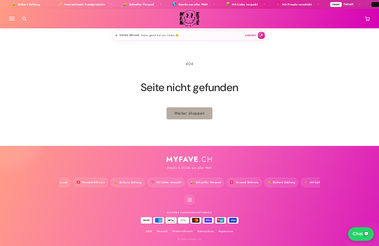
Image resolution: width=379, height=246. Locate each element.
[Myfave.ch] (190, 19)
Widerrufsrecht (182, 231)
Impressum (226, 231)
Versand (162, 231)
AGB (149, 231)
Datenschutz (205, 231)
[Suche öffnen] (24, 18)
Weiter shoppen (189, 113)
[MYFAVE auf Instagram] (189, 200)
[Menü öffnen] (12, 18)
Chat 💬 (361, 234)
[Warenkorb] (367, 18)
